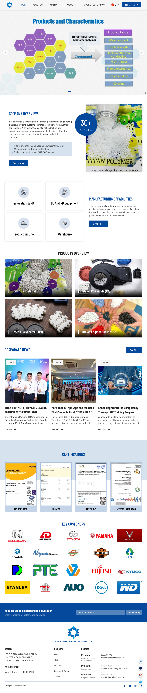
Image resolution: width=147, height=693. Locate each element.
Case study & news (94, 4)
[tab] (68, 91)
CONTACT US (130, 4)
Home (22, 4)
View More (17, 163)
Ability (53, 4)
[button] (5, 52)
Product (57, 665)
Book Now (133, 612)
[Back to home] (10, 4)
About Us (38, 4)
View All (133, 349)
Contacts (58, 676)
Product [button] (69, 4)
